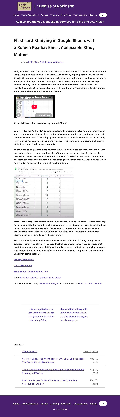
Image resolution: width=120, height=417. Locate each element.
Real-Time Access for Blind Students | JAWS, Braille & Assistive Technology (49, 382)
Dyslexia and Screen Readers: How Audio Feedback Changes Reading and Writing (53, 371)
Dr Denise (33, 62)
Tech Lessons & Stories (52, 62)
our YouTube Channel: (90, 283)
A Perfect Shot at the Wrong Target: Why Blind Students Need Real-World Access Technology (53, 360)
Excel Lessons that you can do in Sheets (40, 277)
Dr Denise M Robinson (54, 6)
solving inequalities (24, 259)
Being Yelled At (29, 351)
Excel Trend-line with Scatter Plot (31, 271)
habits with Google (48, 283)
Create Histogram (23, 265)
